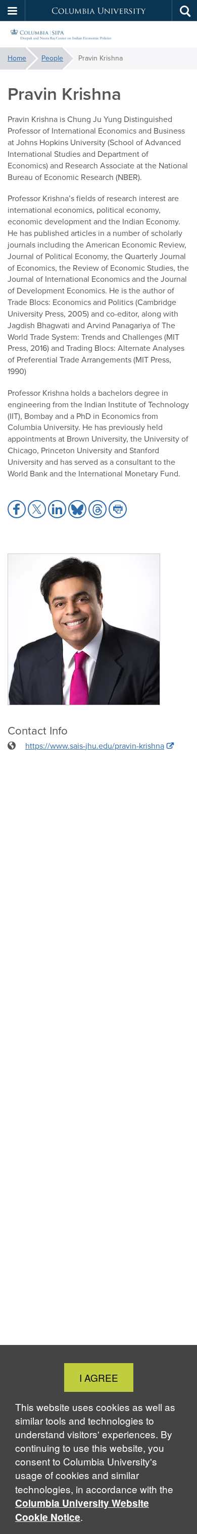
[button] (12, 10)
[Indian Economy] (98, 34)
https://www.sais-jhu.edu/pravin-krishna (94, 746)
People (52, 58)
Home (17, 58)
